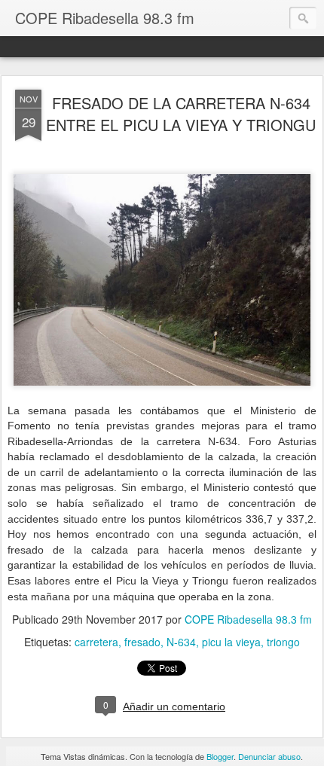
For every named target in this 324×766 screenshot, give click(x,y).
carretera (96, 641)
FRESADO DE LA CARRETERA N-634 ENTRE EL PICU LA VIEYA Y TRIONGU (181, 114)
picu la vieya (231, 641)
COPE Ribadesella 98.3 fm (248, 619)
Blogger (220, 756)
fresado (142, 641)
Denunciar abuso (269, 756)
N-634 (181, 641)
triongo (283, 641)
